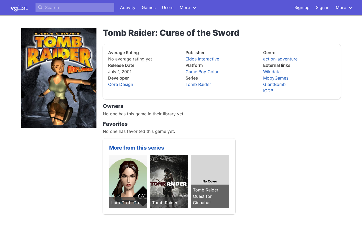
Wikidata (272, 71)
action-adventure (280, 59)
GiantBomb (274, 84)
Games (149, 7)
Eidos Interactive (202, 59)
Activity (127, 7)
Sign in (322, 7)
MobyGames (275, 78)
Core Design (120, 84)
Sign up (302, 7)
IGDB (268, 90)
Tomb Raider (198, 84)
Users (167, 7)
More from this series (136, 148)
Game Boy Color (202, 71)
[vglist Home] (19, 7)
